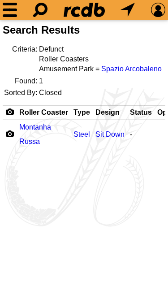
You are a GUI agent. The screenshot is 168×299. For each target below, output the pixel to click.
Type (81, 112)
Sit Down (110, 134)
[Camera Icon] (9, 133)
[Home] (84, 10)
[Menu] (10, 10)
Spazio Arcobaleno (131, 69)
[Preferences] (158, 10)
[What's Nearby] (128, 10)
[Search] (40, 10)
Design (107, 112)
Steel (81, 134)
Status (141, 112)
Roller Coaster (43, 112)
